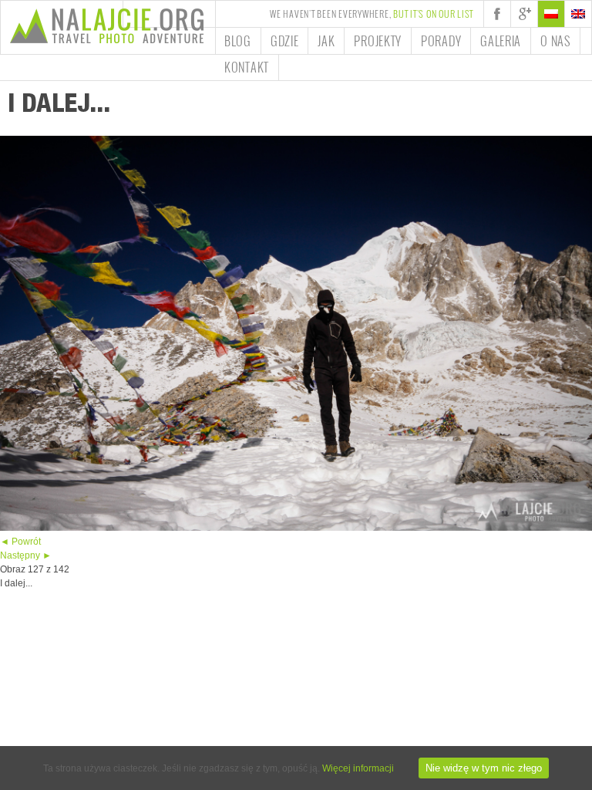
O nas (555, 41)
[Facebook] (497, 14)
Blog (237, 41)
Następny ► (26, 555)
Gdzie (285, 41)
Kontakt (246, 67)
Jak (326, 41)
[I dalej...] (296, 527)
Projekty (378, 41)
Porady (441, 41)
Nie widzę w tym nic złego (484, 768)
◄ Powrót (20, 541)
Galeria (500, 41)
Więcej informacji (358, 768)
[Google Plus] (524, 14)
